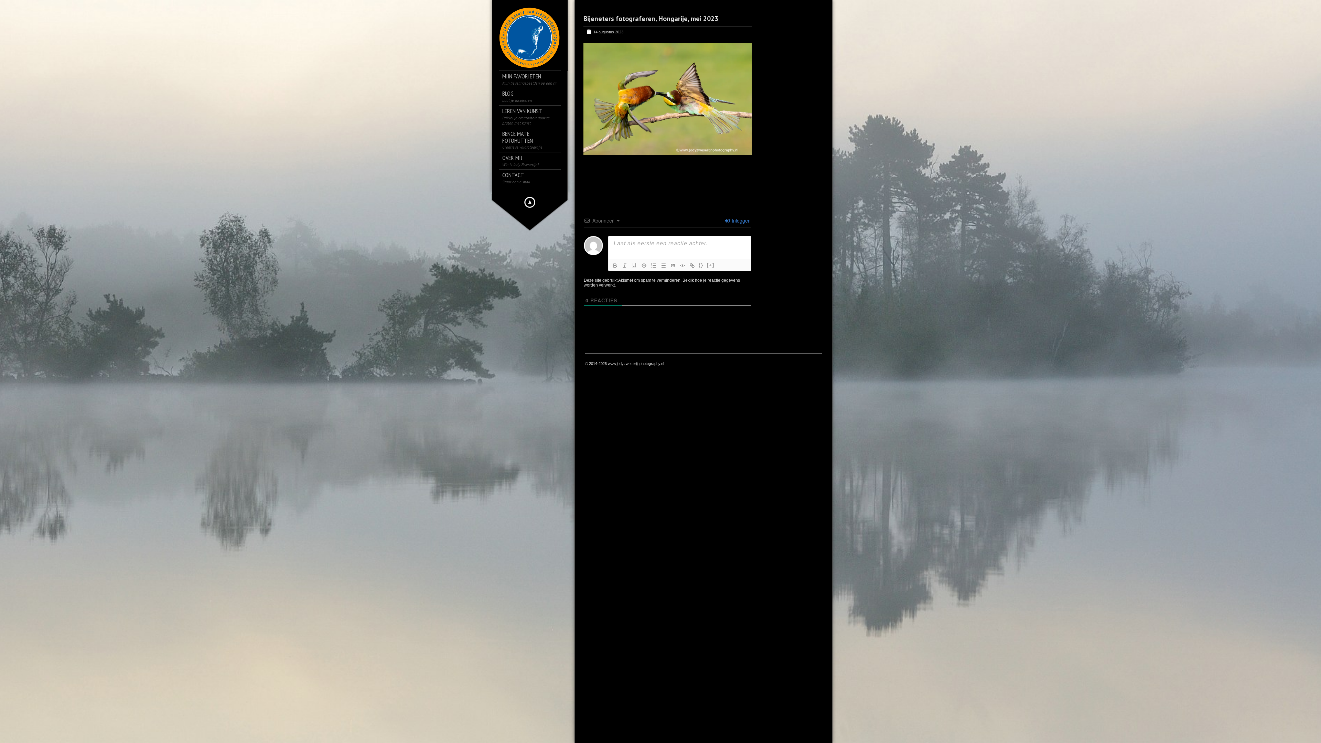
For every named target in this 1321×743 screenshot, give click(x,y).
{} (701, 265)
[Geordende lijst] (653, 265)
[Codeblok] (682, 265)
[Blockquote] (673, 265)
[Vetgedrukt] (615, 265)
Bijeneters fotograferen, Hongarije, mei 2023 (650, 18)
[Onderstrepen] (634, 265)
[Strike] (644, 265)
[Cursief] (625, 265)
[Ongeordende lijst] (663, 265)
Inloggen (740, 220)
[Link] (692, 265)
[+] (711, 265)
